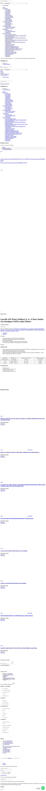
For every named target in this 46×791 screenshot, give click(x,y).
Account (4, 700)
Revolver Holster (8, 19)
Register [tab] (4, 764)
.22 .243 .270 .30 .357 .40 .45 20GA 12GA (11, 746)
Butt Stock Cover (8, 30)
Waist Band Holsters (9, 17)
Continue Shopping (6, 64)
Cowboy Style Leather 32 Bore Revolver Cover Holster (13, 550)
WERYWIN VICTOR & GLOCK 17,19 (13, 49)
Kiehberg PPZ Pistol (9, 54)
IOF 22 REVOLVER (9, 50)
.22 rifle (4, 752)
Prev (1, 151)
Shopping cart (5, 702)
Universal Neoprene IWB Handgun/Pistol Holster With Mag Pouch (16, 518)
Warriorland (7, 14)
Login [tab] (4, 763)
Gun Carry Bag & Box (9, 28)
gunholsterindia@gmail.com (9, 678)
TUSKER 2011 (8, 43)
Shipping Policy (6, 732)
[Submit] (12, 662)
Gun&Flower (7, 12)
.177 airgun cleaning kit (7, 742)
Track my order (6, 77)
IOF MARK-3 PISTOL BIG (10, 53)
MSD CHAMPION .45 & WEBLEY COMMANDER (15, 35)
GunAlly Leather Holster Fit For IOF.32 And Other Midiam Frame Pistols (18, 648)
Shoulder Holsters (8, 20)
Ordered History (6, 703)
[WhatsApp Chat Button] (43, 788)
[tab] (24, 333)
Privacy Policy (5, 728)
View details (2, 310)
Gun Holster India (6, 708)
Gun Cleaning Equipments (10, 31)
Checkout (5, 713)
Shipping (4, 334)
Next (1, 161)
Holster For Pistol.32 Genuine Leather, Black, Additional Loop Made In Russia (19, 452)
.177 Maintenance (6, 744)
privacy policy (18, 784)
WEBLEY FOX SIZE (9, 45)
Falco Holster (7, 10)
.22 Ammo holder (6, 750)
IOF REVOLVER (8, 38)
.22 (3, 745)
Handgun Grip (8, 32)
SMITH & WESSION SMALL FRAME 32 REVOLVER (16, 40)
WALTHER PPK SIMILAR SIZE (11, 46)
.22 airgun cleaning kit (7, 747)
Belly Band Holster (9, 23)
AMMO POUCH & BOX (10, 27)
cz (5, 330)
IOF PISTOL (12, 330)
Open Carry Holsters (9, 16)
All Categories (5, 5)
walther (17, 330)
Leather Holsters (8, 15)
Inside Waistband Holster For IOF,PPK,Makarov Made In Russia (16, 615)
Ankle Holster (8, 22)
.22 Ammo (5, 748)
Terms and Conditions (7, 725)
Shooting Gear (5, 29)
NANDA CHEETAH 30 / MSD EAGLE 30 (13, 48)
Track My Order (6, 727)
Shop (4, 710)
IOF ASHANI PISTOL (9, 36)
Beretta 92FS (7, 56)
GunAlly (8, 330)
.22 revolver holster (6, 751)
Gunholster (10, 758)
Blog (4, 715)
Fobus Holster (8, 11)
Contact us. (7, 74)
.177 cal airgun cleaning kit (8, 743)
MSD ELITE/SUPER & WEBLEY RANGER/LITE (15, 37)
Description (5, 333)
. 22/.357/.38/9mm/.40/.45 (8, 740)
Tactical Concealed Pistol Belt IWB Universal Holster (13, 583)
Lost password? (3, 775)
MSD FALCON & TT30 (10, 41)
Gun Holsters (5, 8)
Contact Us (5, 717)
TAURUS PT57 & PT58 (10, 44)
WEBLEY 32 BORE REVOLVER (12, 47)
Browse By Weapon (7, 33)
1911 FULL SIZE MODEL (10, 34)
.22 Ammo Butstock (6, 749)
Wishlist (4, 730)
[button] (0, 66)
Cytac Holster (7, 9)
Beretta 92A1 (7, 55)
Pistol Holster (7, 18)
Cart (3, 711)
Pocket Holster (8, 24)
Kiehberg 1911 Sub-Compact (10, 52)
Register (2, 786)
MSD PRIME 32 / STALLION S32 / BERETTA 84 (15, 42)
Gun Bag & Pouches (7, 25)
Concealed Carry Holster (7, 21)
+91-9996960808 (9, 673)
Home (4, 7)
